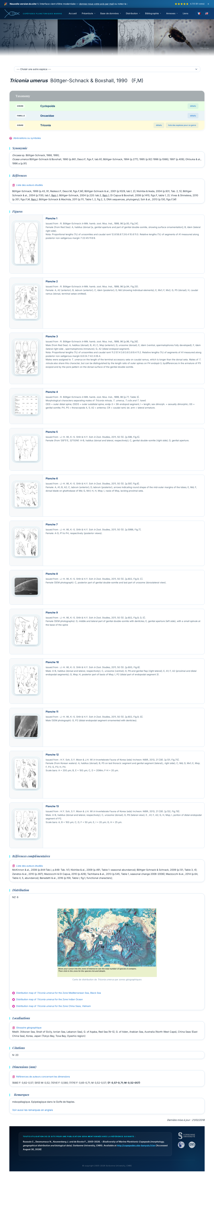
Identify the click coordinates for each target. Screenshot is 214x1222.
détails (193, 106)
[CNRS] (192, 1144)
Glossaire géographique (28, 1027)
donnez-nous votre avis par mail (96, 4)
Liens (185, 13)
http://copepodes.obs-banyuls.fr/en (136, 1145)
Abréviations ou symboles (27, 138)
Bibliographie (152, 13)
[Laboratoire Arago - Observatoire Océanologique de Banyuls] (181, 1144)
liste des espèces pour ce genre (182, 125)
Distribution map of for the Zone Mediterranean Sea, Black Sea (58, 993)
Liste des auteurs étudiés (29, 185)
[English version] (206, 13)
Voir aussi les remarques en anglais (32, 1110)
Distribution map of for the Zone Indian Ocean (49, 999)
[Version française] (199, 13)
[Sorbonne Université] (186, 1135)
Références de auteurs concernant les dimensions (43, 1076)
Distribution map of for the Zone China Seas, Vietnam (53, 1006)
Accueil (73, 13)
